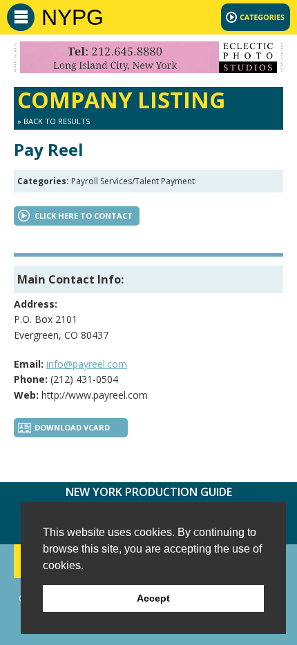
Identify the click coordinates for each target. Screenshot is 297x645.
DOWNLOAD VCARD (72, 427)
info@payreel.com (86, 363)
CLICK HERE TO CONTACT (84, 215)
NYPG (72, 17)
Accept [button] (153, 598)
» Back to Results (53, 121)
